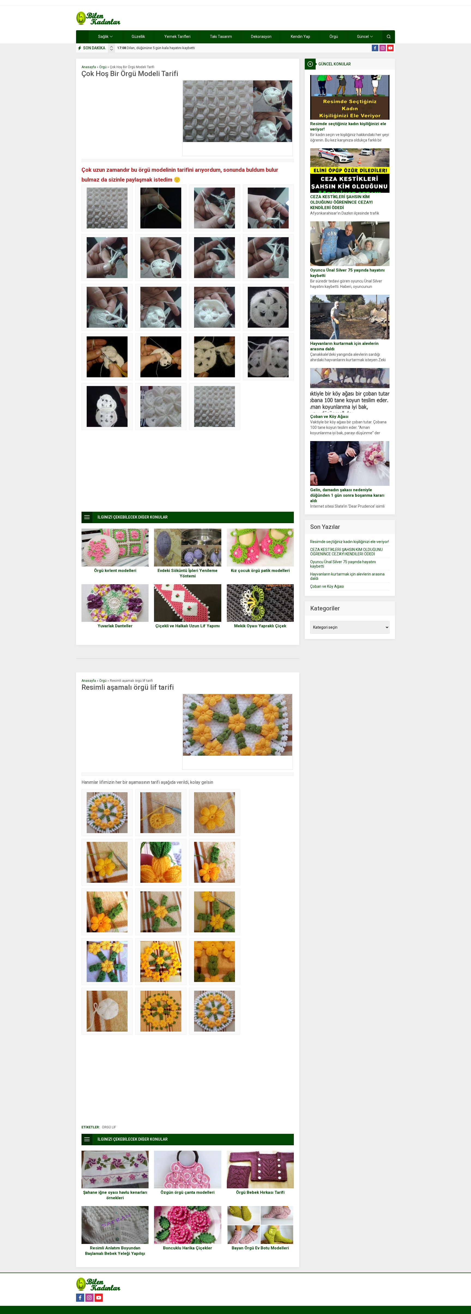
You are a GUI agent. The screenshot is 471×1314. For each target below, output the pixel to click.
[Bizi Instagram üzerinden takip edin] (382, 48)
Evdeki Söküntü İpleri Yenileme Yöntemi (188, 573)
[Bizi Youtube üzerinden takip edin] (390, 48)
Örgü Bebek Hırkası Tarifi (260, 1192)
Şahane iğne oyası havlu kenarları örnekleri (115, 1195)
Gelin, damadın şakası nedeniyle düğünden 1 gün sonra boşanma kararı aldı (347, 495)
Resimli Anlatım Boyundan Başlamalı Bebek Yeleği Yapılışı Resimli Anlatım (115, 1253)
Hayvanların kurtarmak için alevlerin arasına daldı (344, 346)
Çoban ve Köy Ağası (329, 416)
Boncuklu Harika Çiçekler (187, 1248)
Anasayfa (88, 67)
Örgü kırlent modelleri (115, 570)
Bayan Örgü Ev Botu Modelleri (260, 1248)
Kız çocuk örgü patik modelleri (260, 570)
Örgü (103, 67)
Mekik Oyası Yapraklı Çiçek (260, 625)
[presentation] (111, 47)
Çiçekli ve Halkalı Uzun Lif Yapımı (187, 625)
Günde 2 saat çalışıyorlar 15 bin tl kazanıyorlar (157, 48)
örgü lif (109, 1127)
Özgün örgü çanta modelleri (188, 1192)
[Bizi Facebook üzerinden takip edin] (375, 48)
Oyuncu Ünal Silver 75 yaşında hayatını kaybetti (347, 273)
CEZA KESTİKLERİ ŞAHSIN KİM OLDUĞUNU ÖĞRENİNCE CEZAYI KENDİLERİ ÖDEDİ (341, 202)
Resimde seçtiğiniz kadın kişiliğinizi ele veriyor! (348, 126)
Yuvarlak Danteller (115, 625)
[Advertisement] (130, 118)
